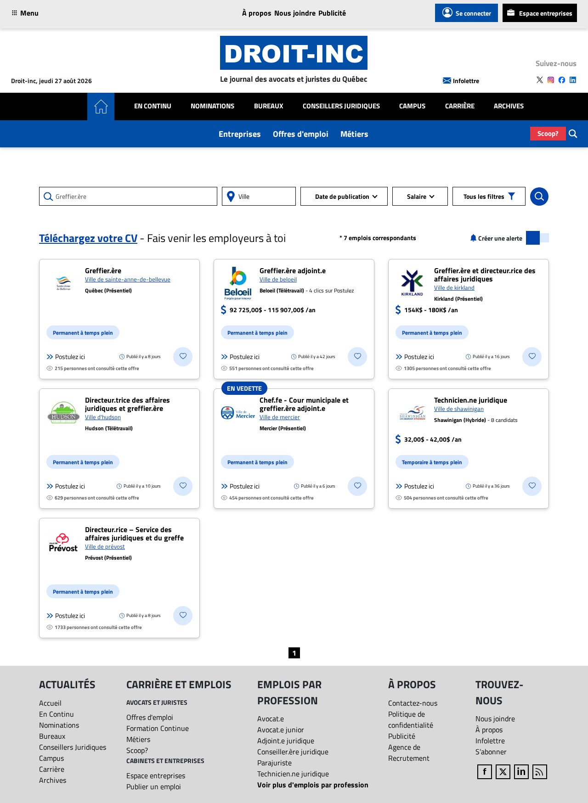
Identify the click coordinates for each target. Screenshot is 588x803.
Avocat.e (270, 718)
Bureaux (268, 106)
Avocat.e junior (280, 729)
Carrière (460, 106)
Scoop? (548, 133)
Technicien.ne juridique (293, 773)
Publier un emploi (153, 786)
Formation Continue (157, 728)
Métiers (354, 134)
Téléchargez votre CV (88, 238)
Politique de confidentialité (410, 719)
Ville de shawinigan (459, 408)
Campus (412, 106)
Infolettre (466, 80)
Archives (509, 106)
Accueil (50, 702)
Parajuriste (274, 762)
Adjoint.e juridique (285, 740)
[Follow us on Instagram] (551, 79)
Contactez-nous (412, 702)
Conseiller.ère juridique (292, 751)
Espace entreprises (545, 13)
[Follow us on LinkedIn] (573, 79)
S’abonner (491, 751)
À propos (256, 12)
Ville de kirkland (454, 287)
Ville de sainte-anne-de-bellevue (127, 279)
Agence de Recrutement (409, 752)
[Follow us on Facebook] (562, 79)
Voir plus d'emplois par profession (312, 784)
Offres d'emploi (300, 134)
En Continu (152, 106)
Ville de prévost (105, 546)
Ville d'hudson (103, 416)
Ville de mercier (280, 416)
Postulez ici (70, 357)
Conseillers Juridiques (341, 106)
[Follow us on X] (540, 79)
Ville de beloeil (278, 279)
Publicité (332, 12)
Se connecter (473, 13)
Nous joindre (295, 12)
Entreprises (240, 134)
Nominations (212, 106)
